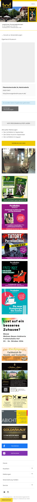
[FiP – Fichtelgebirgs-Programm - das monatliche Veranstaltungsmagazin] (18, 189)
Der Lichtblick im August (12, 137)
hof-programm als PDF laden (18, 123)
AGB (28, 498)
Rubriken (6, 469)
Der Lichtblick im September (13, 132)
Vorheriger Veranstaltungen (8, 108)
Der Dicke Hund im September (14, 134)
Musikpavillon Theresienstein (10, 27)
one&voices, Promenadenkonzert (12, 24)
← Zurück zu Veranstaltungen (12, 35)
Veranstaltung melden (10, 480)
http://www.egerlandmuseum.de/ (14, 93)
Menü (33, 4)
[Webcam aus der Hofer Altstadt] (18, 161)
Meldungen (7, 474)
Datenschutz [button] (6, 500)
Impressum (15, 498)
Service (5, 485)
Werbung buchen (18, 143)
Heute (5, 463)
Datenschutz (22, 498)
